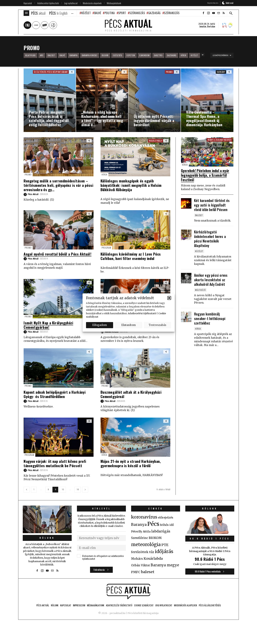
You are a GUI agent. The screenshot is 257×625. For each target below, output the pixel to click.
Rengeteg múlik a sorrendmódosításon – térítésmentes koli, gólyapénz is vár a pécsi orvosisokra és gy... (58, 185)
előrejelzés (165, 517)
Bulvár (105, 55)
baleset (147, 571)
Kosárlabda (153, 558)
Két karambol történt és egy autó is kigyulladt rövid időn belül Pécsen (212, 205)
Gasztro (158, 55)
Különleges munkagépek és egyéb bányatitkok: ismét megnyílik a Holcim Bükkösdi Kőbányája (131, 185)
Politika (110, 13)
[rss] (223, 13)
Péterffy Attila (141, 531)
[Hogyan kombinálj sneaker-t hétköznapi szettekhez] (186, 317)
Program (106, 247)
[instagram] (208, 13)
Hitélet (194, 55)
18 (78, 489)
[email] (218, 13)
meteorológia (146, 544)
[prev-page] (27, 489)
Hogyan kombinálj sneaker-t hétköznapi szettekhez (209, 318)
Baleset (51, 55)
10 (63, 489)
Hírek (183, 55)
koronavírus (144, 517)
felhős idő (167, 525)
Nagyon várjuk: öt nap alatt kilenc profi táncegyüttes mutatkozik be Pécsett (55, 463)
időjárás (164, 551)
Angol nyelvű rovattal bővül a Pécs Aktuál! (57, 254)
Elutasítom (128, 325)
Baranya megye (165, 565)
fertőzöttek (139, 552)
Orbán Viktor (140, 565)
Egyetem (131, 55)
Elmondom (144, 55)
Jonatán (202, 26)
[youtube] (213, 13)
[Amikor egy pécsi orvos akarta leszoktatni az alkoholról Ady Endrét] (186, 278)
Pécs (153, 524)
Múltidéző (200, 289)
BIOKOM (155, 538)
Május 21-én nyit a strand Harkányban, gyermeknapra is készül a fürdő (131, 463)
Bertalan (211, 26)
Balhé (97, 13)
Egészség (117, 55)
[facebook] (203, 13)
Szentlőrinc (139, 538)
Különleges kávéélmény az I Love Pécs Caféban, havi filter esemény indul (131, 256)
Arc (41, 55)
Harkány (221, 71)
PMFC (135, 572)
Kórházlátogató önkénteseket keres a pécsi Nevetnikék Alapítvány (210, 238)
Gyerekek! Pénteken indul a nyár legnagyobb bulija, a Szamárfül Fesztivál (205, 175)
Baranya (73, 55)
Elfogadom (99, 325)
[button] (169, 298)
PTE (164, 545)
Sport (122, 13)
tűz (151, 552)
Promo (28, 174)
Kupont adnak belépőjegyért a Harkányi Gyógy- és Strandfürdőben (54, 394)
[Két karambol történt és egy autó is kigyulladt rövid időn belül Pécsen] (186, 203)
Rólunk (47, 537)
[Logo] (128, 591)
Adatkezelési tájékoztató (142, 313)
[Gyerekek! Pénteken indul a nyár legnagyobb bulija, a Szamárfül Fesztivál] (207, 152)
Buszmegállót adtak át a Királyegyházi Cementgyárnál (131, 394)
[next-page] (85, 489)
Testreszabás (157, 325)
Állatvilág (30, 55)
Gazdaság (154, 13)
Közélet (86, 13)
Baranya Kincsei (89, 55)
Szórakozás (137, 13)
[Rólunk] (47, 519)
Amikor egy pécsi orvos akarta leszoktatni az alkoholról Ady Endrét (210, 280)
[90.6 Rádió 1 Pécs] (209, 533)
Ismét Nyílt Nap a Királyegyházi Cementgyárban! (48, 325)
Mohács (137, 559)
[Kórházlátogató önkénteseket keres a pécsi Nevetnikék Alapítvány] (186, 235)
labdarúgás (160, 531)
